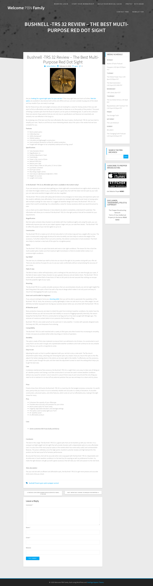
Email (28, 537)
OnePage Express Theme (95, 582)
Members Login (61, 4)
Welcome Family (26, 8)
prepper (50, 483)
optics (46, 483)
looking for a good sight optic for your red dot (46, 98)
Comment (29, 505)
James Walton (51, 66)
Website (28, 548)
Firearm (37, 483)
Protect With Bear (135, 4)
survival (56, 483)
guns (76, 66)
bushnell (31, 483)
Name (28, 527)
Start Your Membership (83, 4)
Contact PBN (123, 12)
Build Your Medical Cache (110, 4)
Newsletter (138, 12)
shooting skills (54, 299)
